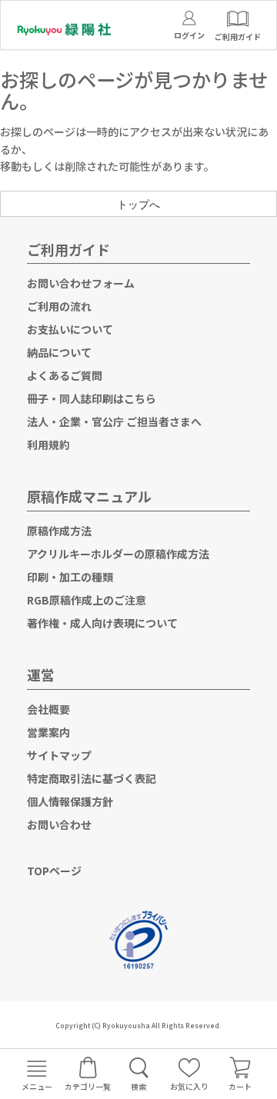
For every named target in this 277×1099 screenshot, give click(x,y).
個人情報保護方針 (70, 801)
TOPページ (54, 870)
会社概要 (48, 709)
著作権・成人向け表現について (102, 623)
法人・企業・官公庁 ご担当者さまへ (114, 421)
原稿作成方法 (59, 530)
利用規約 (48, 444)
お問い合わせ (59, 824)
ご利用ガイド (68, 249)
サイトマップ (59, 755)
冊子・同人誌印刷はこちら (91, 398)
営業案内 (48, 732)
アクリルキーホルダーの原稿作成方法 (118, 553)
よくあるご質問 (64, 375)
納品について (59, 352)
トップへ (138, 203)
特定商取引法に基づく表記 (91, 778)
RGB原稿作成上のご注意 (86, 600)
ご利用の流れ (59, 306)
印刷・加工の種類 (70, 576)
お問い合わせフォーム (81, 283)
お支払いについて (70, 329)
